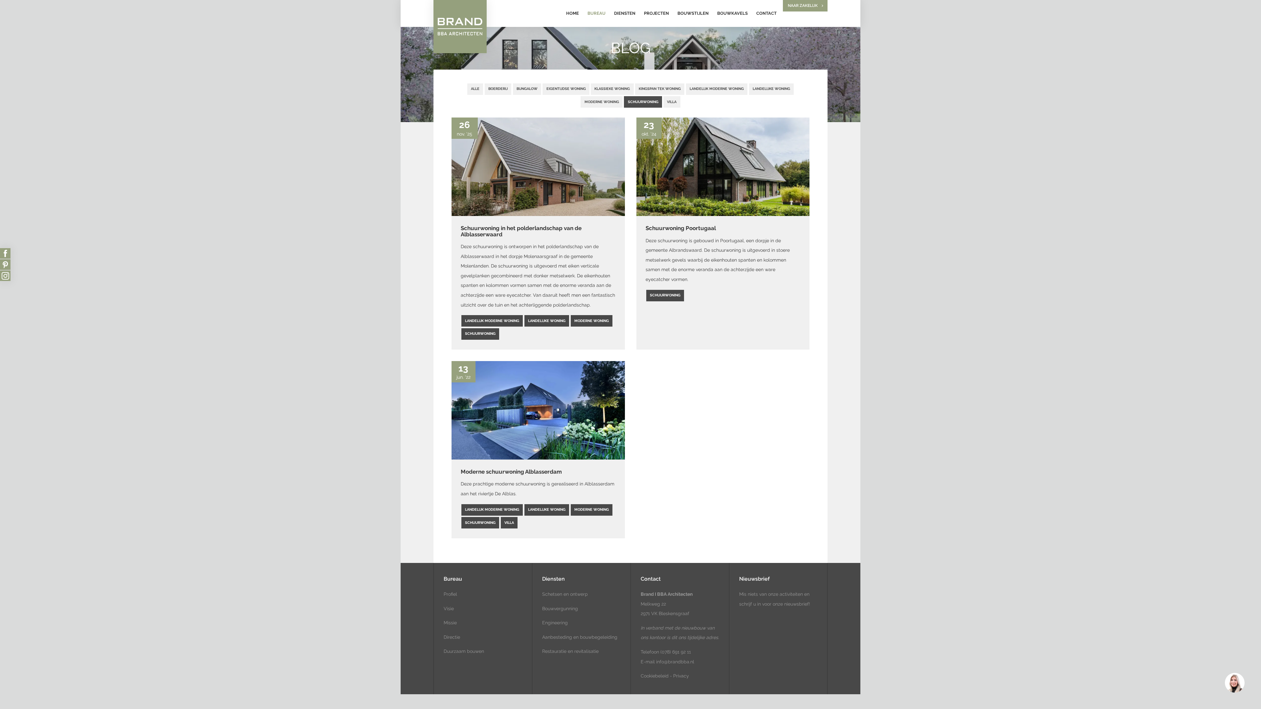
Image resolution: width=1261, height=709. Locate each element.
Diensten (624, 13)
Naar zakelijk (803, 5)
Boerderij (498, 88)
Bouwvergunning (560, 608)
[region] (1234, 682)
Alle (475, 88)
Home (572, 13)
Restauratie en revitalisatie (570, 651)
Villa (671, 101)
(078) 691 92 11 (675, 652)
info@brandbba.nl (675, 661)
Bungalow (527, 88)
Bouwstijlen (693, 13)
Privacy (681, 675)
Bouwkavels (732, 13)
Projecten (656, 13)
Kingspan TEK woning (660, 88)
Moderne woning (602, 101)
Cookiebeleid (655, 675)
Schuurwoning (643, 101)
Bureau (596, 13)
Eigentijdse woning (566, 88)
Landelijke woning (771, 88)
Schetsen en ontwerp (565, 594)
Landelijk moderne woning (717, 88)
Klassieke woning (612, 88)
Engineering (555, 622)
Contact (766, 13)
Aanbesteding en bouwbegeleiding (579, 637)
